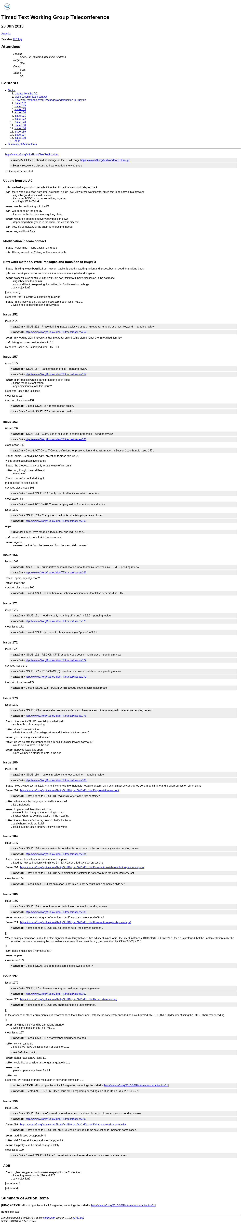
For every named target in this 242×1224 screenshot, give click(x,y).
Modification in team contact (30, 96)
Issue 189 (20, 131)
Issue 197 (20, 134)
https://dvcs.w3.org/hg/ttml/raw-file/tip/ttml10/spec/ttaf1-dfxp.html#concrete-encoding (68, 999)
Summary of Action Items (22, 144)
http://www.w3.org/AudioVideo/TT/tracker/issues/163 (56, 439)
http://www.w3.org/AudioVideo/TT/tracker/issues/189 (56, 912)
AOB (17, 141)
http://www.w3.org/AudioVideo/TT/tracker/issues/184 (56, 854)
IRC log (17, 39)
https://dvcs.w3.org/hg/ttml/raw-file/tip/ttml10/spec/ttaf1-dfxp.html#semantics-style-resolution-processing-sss (82, 867)
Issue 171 (20, 115)
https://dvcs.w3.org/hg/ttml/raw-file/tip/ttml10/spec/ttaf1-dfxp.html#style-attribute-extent (69, 790)
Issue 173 (20, 122)
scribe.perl (49, 1217)
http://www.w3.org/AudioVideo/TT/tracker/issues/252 (56, 332)
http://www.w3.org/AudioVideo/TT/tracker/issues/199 (56, 1119)
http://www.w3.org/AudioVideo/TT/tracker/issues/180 (56, 780)
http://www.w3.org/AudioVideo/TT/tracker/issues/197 (56, 993)
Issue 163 (20, 109)
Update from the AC (25, 93)
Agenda (6, 33)
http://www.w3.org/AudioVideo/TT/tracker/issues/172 (56, 660)
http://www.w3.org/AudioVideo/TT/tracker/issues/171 (56, 621)
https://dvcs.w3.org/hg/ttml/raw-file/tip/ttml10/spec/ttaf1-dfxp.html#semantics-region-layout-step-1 (75, 922)
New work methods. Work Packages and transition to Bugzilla (50, 100)
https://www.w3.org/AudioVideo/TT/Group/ (104, 160)
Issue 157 (20, 106)
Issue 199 (20, 137)
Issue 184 (20, 128)
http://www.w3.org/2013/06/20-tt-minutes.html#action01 (136, 1085)
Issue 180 (20, 125)
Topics (11, 90)
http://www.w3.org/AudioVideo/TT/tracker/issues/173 (56, 715)
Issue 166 (20, 112)
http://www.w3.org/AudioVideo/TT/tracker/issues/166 (56, 572)
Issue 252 (20, 103)
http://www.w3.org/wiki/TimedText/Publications (32, 154)
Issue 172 (20, 119)
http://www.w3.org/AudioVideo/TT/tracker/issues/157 (56, 374)
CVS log (78, 1217)
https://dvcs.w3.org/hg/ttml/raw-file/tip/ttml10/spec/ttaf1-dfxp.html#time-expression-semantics (73, 1124)
